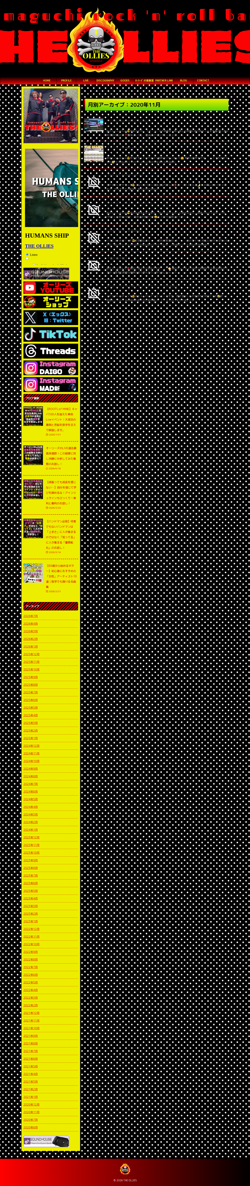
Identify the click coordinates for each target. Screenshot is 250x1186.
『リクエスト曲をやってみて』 (128, 148)
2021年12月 (31, 1013)
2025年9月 (30, 677)
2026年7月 (30, 616)
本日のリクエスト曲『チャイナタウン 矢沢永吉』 (142, 286)
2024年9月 (30, 769)
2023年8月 (30, 868)
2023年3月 (30, 906)
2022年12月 (31, 929)
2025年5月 (30, 707)
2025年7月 (30, 692)
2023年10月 (31, 852)
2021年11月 (31, 1020)
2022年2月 (30, 1005)
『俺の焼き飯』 (117, 258)
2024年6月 (30, 791)
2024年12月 (31, 746)
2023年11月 (31, 845)
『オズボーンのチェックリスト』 (129, 203)
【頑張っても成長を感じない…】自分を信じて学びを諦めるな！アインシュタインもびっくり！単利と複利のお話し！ (61, 492)
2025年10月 (31, 669)
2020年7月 (30, 1120)
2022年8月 (30, 959)
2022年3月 (30, 997)
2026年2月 (30, 639)
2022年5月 (30, 982)
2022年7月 (30, 967)
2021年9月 (30, 1036)
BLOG (183, 80)
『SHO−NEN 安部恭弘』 (124, 230)
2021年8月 (30, 1043)
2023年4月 (30, 898)
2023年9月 (30, 860)
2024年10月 (31, 761)
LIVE (86, 80)
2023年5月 (30, 891)
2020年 (98, 94)
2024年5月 (30, 799)
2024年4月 (30, 807)
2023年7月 (30, 875)
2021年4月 (30, 1074)
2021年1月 (30, 1097)
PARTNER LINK (164, 80)
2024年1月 (30, 830)
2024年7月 (30, 784)
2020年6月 (30, 1127)
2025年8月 (30, 685)
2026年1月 (30, 646)
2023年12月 (31, 837)
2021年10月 (31, 1028)
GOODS (124, 80)
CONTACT (203, 80)
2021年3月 (30, 1081)
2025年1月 (30, 738)
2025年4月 (30, 715)
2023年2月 (30, 914)
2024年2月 (30, 822)
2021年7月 (30, 1051)
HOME (47, 80)
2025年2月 (30, 730)
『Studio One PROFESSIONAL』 (129, 121)
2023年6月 (30, 883)
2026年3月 (30, 631)
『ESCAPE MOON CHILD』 (125, 175)
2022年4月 (30, 990)
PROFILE (66, 80)
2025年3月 (30, 723)
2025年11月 (31, 662)
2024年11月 (31, 753)
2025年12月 (31, 654)
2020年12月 (31, 1104)
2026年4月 (30, 623)
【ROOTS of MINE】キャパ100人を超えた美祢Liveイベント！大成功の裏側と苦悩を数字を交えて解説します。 (61, 419)
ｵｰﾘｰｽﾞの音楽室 (144, 80)
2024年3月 (30, 814)
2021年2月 (30, 1089)
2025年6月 (30, 700)
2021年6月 (30, 1059)
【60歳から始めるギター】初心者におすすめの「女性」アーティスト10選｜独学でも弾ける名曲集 (61, 576)
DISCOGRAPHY (105, 80)
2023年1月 (30, 921)
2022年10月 (31, 944)
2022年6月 (30, 975)
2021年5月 (30, 1066)
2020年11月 (31, 1112)
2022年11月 (31, 936)
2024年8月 (30, 776)
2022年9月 (30, 952)
